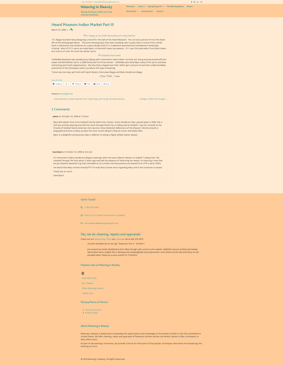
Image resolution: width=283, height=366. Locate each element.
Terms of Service (93, 309)
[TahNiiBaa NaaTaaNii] (109, 55)
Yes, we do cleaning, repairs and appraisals (111, 234)
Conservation (147, 11)
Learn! (140, 6)
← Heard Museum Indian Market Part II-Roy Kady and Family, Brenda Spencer (88, 99)
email (118, 239)
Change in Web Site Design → (153, 99)
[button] (144, 6)
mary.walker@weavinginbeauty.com (106, 2)
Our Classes (87, 283)
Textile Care (87, 293)
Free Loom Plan (89, 278)
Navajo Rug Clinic (103, 239)
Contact (159, 11)
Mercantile (131, 11)
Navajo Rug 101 (155, 6)
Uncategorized (66, 93)
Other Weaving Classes (93, 288)
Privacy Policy (91, 312)
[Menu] (83, 273)
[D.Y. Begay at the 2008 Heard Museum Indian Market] (109, 35)
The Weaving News (175, 6)
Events (190, 6)
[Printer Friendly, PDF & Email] (109, 76)
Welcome (130, 6)
